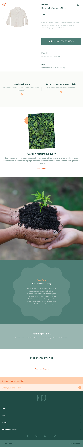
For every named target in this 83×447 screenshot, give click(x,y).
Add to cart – (61, 41)
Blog (3, 408)
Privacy (4, 422)
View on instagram (41, 369)
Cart (78, 5)
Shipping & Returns (9, 429)
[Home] (4, 4)
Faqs (3, 415)
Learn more (41, 168)
